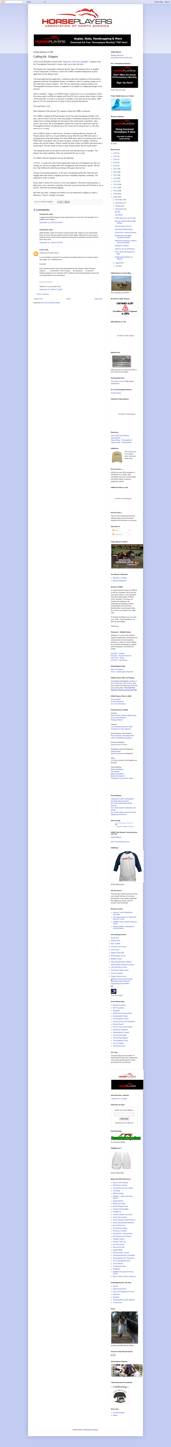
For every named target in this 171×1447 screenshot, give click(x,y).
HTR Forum (115, 950)
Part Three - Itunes (117, 658)
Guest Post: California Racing (125, 233)
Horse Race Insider (120, 1217)
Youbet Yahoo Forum (118, 976)
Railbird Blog (117, 1250)
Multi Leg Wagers (117, 769)
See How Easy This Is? (123, 226)
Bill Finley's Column (120, 1185)
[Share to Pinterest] (68, 202)
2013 (115, 181)
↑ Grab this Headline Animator (124, 826)
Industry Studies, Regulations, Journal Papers (124, 927)
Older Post (98, 299)
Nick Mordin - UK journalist (122, 1233)
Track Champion (117, 973)
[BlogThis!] (61, 202)
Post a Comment (43, 294)
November (119, 203)
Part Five (133, 690)
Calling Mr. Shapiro (122, 246)
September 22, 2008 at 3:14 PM (50, 289)
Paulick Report (118, 1024)
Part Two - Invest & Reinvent (121, 656)
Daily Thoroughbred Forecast (123, 1292)
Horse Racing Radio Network (123, 1223)
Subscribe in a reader (119, 1099)
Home (68, 299)
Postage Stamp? (117, 720)
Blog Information (117, 981)
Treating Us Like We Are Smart (122, 778)
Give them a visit (117, 381)
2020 (115, 159)
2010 (115, 191)
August (118, 263)
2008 (115, 197)
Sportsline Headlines (120, 1030)
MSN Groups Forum (118, 956)
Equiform (116, 1297)
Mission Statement (119, 581)
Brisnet (115, 1286)
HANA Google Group (120, 1206)
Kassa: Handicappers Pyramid (122, 672)
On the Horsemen (117, 702)
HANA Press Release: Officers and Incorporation (126, 242)
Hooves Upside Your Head (122, 1215)
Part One (128, 688)
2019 (115, 163)
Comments (118, 534)
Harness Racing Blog (120, 1209)
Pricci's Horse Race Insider (122, 1027)
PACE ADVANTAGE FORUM (121, 962)
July (116, 266)
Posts (116, 530)
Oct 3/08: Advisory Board (120, 801)
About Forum (115, 940)
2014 (115, 178)
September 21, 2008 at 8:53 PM (50, 222)
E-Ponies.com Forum (118, 947)
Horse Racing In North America (124, 1220)
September (119, 209)
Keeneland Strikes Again (124, 229)
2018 (115, 166)
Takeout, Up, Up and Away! (124, 249)
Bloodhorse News (119, 1005)
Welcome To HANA (120, 578)
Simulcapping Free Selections (124, 1258)
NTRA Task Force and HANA (125, 218)
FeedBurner (129, 1123)
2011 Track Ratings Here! (120, 842)
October (118, 206)
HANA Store (132, 452)
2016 (115, 172)
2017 (115, 169)
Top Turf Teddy (118, 1043)
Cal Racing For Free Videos (123, 1188)
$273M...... (118, 212)
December (119, 200)
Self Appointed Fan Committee (124, 1255)
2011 (115, 188)
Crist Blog (114, 760)
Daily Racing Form (119, 1289)
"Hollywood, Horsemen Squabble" (75, 62)
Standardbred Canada (121, 1032)
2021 (115, 156)
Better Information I (118, 774)
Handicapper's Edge (120, 1016)
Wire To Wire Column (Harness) (124, 1276)
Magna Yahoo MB (117, 953)
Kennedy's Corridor (120, 1231)
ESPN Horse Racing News (122, 1013)
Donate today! (116, 393)
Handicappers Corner (121, 1019)
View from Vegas (117, 995)
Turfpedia (116, 1269)
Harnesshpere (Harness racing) (122, 965)
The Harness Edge (120, 1035)
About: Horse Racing (120, 1183)
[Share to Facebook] (66, 202)
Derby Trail (115, 938)
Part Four (126, 690)
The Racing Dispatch (120, 1038)
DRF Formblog (118, 1193)
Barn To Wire (115, 944)
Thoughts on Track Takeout (121, 729)
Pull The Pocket (118, 1244)
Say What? (119, 215)
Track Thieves (118, 1264)
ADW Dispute (116, 751)
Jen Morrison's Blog (120, 1228)
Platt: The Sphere (117, 669)
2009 (115, 194)
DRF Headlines (118, 1008)
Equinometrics (118, 1201)
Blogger (95, 1430)
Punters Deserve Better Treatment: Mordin (123, 236)
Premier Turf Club (119, 1242)
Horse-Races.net (119, 1225)
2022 (115, 153)
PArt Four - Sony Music (119, 660)
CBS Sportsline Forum (119, 967)
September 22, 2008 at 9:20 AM (50, 243)
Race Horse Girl (119, 1247)
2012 (115, 184)
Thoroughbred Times (120, 1040)
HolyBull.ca (117, 1212)
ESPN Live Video (119, 1204)
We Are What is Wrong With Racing (123, 715)
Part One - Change (118, 653)
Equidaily (116, 1011)
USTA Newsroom (119, 1046)
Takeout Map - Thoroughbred (121, 440)
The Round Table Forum (120, 970)
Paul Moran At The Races (122, 1236)
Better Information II (118, 776)
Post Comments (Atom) (51, 303)
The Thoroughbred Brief (121, 1261)
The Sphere (115, 772)
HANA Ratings (116, 837)
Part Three (118, 690)
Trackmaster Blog (119, 1266)
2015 (115, 175)
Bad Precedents (117, 754)
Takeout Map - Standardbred (121, 442)
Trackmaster (117, 1302)
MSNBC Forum (116, 959)
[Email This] (58, 202)
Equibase (116, 1294)
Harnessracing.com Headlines (124, 1021)
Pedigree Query (118, 1239)
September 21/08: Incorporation (122, 799)
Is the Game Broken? (118, 718)
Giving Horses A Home (119, 745)
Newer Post (38, 299)
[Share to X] (63, 202)
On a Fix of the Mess (118, 704)
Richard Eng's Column (121, 1253)
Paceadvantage (118, 1413)
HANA (41, 250)
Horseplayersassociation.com (121, 58)
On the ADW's (116, 699)
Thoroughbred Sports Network (124, 1300)
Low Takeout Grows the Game (122, 727)
